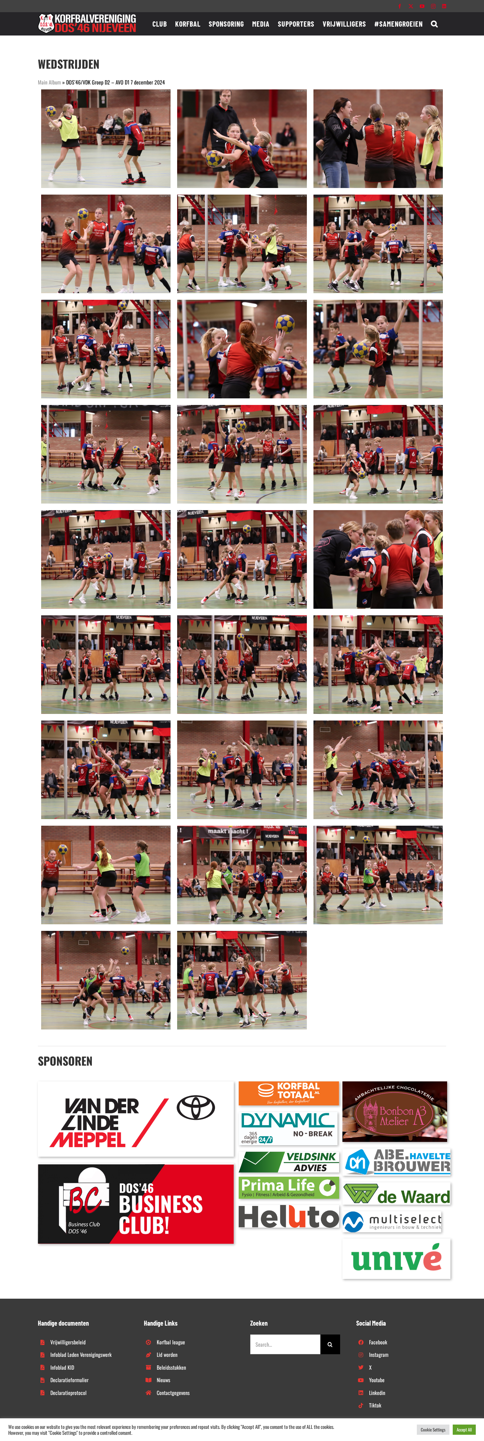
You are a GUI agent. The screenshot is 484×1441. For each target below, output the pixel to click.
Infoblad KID (62, 1367)
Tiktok (375, 1405)
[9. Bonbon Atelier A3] (394, 1084)
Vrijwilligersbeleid (68, 1342)
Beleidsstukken (171, 1367)
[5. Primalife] (289, 1179)
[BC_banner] (136, 1166)
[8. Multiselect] (391, 1214)
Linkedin (377, 1393)
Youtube (377, 1380)
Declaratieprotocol (68, 1393)
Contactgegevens (173, 1393)
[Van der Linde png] (136, 1084)
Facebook (378, 1342)
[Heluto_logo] (289, 1208)
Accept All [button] (464, 1429)
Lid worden (167, 1354)
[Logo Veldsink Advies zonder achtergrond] (289, 1154)
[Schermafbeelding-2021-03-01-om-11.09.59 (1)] (396, 1185)
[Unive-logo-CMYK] (396, 1241)
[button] (434, 23)
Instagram (379, 1354)
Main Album (49, 82)
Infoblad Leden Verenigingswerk (81, 1354)
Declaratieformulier (69, 1380)
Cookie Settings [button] (433, 1429)
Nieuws (163, 1380)
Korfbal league (171, 1342)
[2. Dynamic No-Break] (288, 1115)
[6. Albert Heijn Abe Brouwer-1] (396, 1151)
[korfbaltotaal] (289, 1084)
